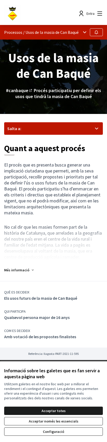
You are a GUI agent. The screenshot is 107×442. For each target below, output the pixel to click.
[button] (19, 270)
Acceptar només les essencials (53, 421)
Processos (13, 32)
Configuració (53, 431)
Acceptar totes (54, 410)
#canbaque (19, 90)
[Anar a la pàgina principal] (40, 13)
